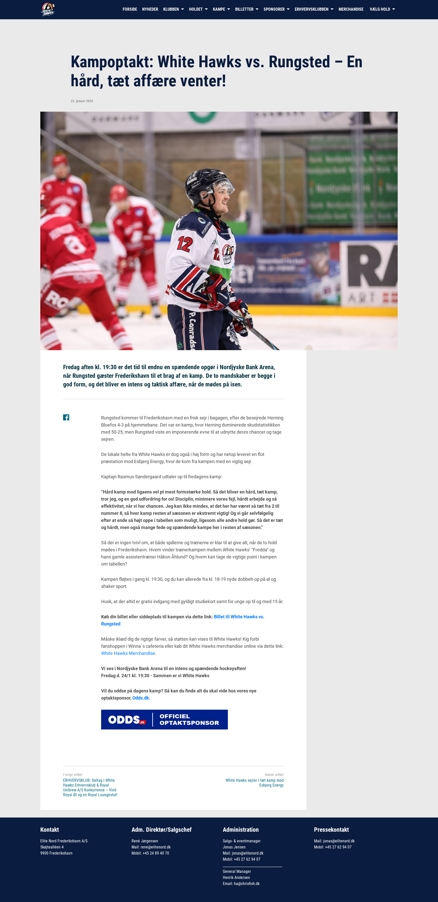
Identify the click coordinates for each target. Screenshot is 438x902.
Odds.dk (140, 698)
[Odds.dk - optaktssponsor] (164, 719)
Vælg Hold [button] (380, 9)
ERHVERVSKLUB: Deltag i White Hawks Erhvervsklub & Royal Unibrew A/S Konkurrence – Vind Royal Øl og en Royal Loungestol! (90, 787)
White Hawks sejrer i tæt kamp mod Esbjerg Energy (255, 783)
